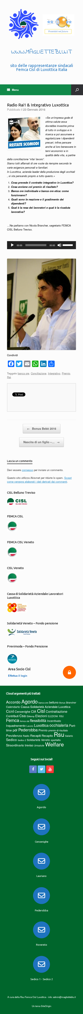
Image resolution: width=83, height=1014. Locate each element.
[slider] (68, 244)
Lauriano (41, 875)
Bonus (62, 702)
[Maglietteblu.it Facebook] (33, 769)
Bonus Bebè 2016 (41, 429)
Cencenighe (22, 711)
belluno (53, 702)
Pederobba (28, 730)
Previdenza (14, 735)
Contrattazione (56, 711)
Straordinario (15, 745)
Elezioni (41, 715)
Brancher (71, 702)
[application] (41, 245)
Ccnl (10, 711)
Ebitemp (30, 716)
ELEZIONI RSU (56, 716)
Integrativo (54, 373)
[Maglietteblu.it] (41, 24)
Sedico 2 (22, 740)
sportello (56, 740)
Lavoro (29, 725)
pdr (15, 730)
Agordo (29, 701)
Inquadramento (16, 725)
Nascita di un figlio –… (41, 442)
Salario (69, 735)
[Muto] (59, 245)
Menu (15, 90)
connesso (27, 470)
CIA (33, 711)
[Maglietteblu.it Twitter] (41, 769)
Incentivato (54, 721)
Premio (66, 373)
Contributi (12, 716)
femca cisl (24, 721)
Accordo (13, 702)
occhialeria (58, 725)
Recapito (47, 735)
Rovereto (41, 944)
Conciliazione (38, 373)
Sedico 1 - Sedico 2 (41, 979)
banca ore (23, 373)
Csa (22, 715)
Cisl (41, 710)
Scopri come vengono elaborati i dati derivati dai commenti (39, 480)
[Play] (12, 245)
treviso (29, 745)
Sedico (11, 739)
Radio (26, 735)
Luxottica (41, 725)
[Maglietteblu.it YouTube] (50, 769)
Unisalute (39, 745)
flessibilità (38, 720)
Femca (12, 720)
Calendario (13, 707)
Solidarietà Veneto (38, 740)
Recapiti (35, 735)
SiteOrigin (46, 1006)
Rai (9, 377)
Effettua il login (18, 675)
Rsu (59, 734)
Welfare (54, 744)
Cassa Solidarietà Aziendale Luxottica (45, 707)
